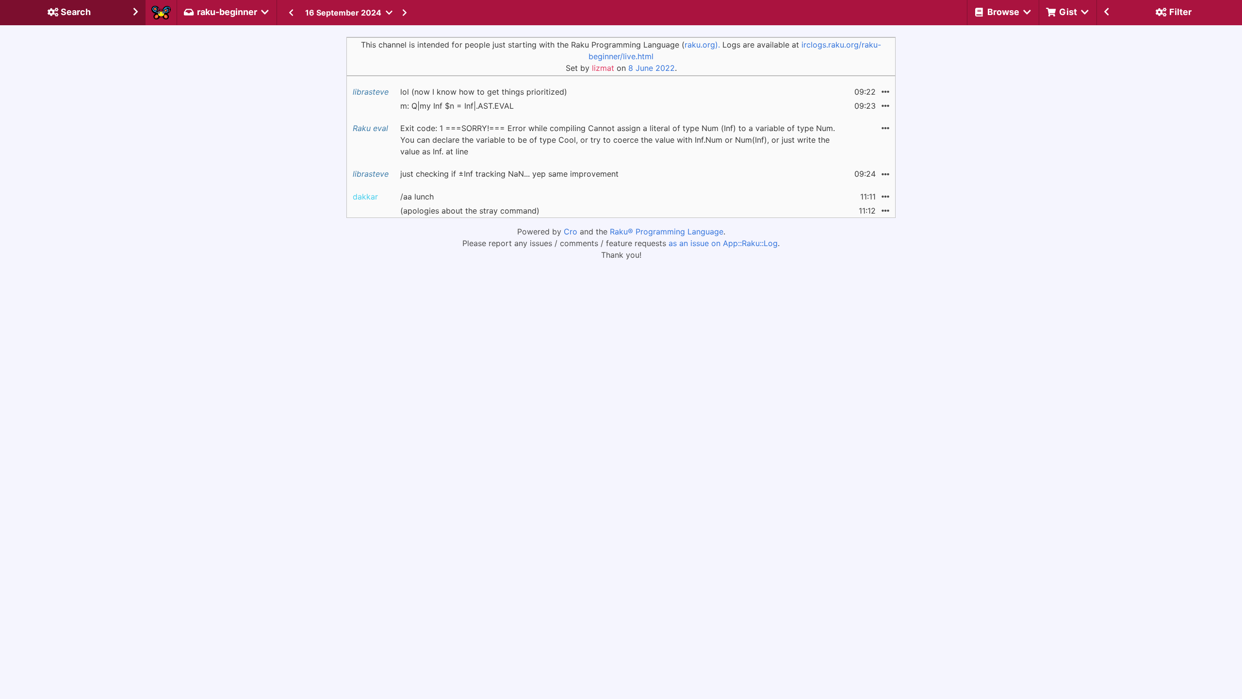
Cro (570, 231)
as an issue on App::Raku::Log (723, 243)
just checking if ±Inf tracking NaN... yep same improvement (509, 174)
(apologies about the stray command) (469, 211)
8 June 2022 (651, 68)
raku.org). (702, 45)
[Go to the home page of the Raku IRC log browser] (161, 12)
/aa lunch (417, 196)
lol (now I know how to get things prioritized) (483, 92)
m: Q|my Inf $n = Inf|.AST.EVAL (457, 106)
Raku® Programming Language (666, 231)
